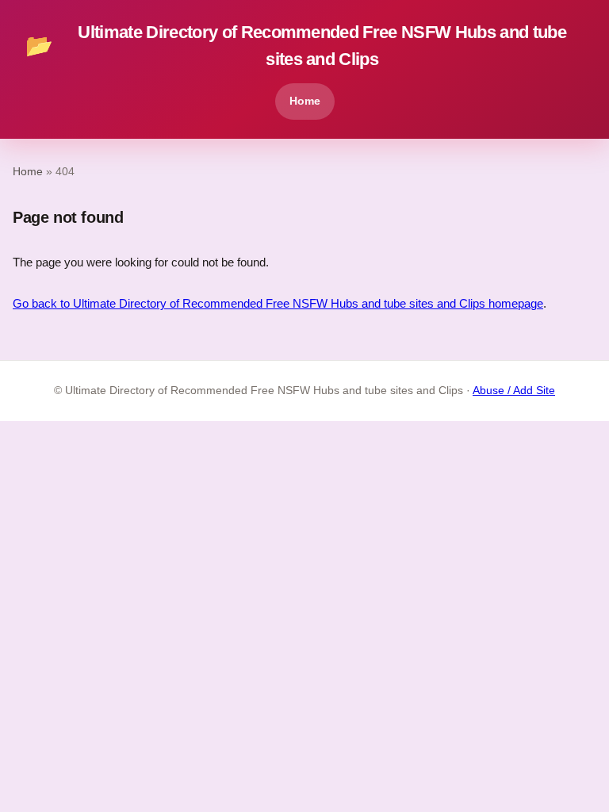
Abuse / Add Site (514, 390)
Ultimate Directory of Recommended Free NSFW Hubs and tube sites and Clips (295, 45)
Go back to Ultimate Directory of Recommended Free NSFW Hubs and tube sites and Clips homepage (278, 303)
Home (304, 100)
